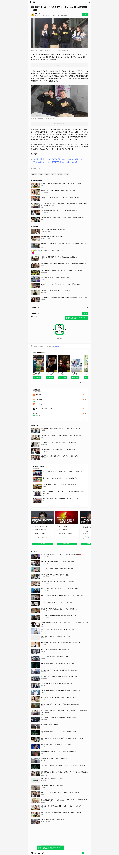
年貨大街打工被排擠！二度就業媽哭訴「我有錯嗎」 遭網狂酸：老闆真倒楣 (57, 159)
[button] (33, 853)
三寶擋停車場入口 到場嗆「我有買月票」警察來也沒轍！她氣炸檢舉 (55, 162)
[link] (39, 853)
